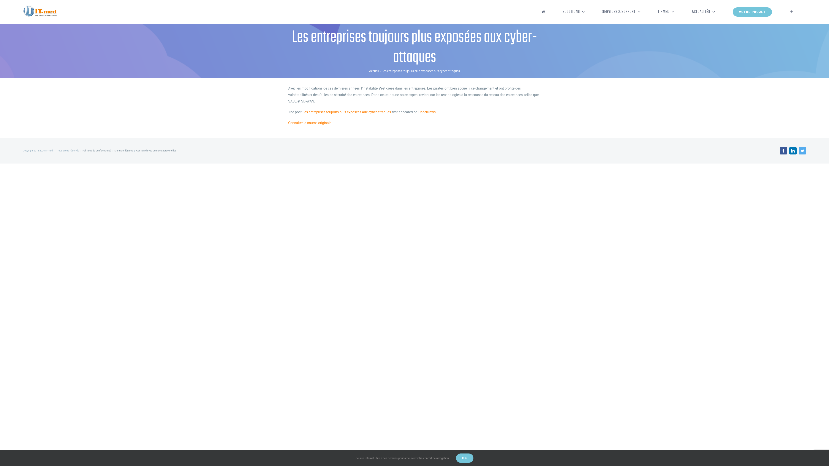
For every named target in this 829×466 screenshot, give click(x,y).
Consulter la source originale (309, 123)
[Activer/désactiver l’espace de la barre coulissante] (792, 12)
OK (464, 458)
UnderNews (427, 112)
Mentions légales (123, 150)
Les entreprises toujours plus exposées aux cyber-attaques (346, 112)
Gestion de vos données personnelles (156, 150)
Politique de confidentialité (96, 150)
